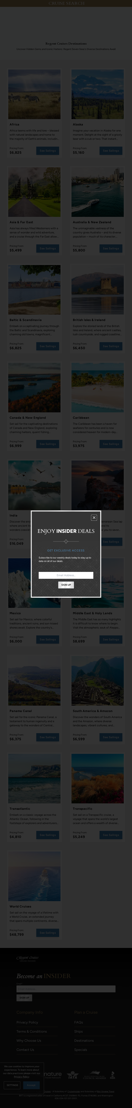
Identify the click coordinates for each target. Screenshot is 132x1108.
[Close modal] (94, 517)
